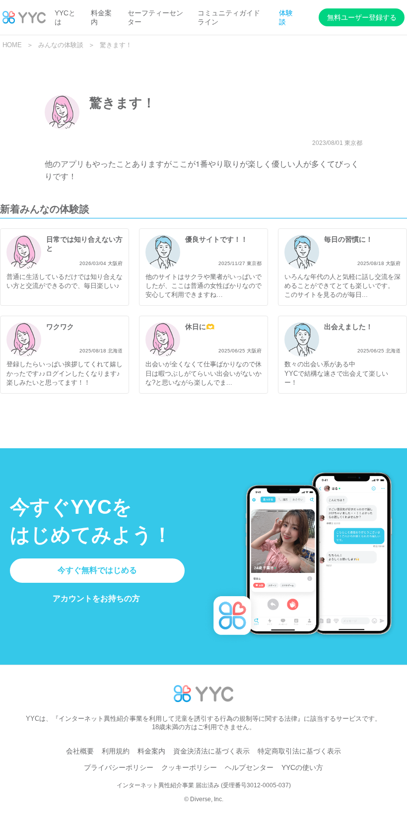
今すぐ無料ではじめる (97, 570)
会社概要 (80, 751)
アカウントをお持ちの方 (96, 598)
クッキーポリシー (189, 767)
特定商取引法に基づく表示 (299, 751)
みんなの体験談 (60, 45)
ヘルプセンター (249, 767)
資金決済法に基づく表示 (211, 751)
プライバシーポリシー (118, 767)
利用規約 (116, 751)
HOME (12, 45)
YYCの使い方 (302, 767)
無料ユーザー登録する (362, 17)
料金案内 (151, 751)
